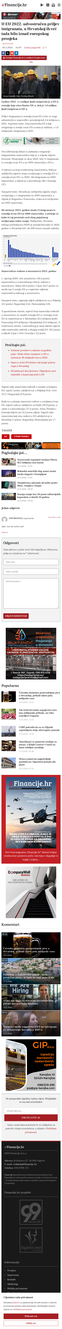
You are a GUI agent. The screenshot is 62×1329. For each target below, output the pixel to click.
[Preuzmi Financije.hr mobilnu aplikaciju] (42, 5)
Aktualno (7, 44)
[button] (3, 53)
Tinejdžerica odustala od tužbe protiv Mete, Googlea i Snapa (37, 484)
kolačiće (16, 1302)
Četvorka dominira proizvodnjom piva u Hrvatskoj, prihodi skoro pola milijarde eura (39, 695)
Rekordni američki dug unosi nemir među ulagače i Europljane (36, 473)
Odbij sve (31, 1323)
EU (5, 436)
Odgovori (4, 532)
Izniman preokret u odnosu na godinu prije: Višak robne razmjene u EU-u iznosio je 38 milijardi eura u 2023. (31, 354)
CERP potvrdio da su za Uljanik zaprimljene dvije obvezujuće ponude (39, 729)
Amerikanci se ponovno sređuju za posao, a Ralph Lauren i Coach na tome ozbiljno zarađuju (38, 744)
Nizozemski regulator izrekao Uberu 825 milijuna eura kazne (37, 461)
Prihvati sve (31, 1316)
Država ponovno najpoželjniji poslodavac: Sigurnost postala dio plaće (37, 762)
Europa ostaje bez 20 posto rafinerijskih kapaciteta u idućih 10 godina (39, 496)
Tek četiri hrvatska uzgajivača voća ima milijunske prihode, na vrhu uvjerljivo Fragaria (38, 713)
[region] (31, 1311)
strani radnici (21, 436)
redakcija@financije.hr (25, 1164)
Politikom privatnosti (23, 1309)
